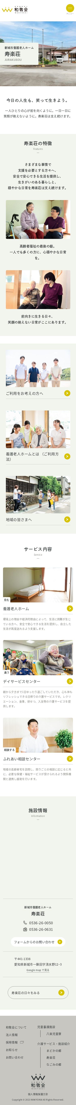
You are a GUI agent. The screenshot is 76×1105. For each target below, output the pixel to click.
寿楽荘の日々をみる (26, 993)
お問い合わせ (15, 1057)
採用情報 (12, 1042)
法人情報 (12, 1035)
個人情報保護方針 (38, 1094)
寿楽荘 (50, 1057)
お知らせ (12, 1050)
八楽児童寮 (53, 1034)
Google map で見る (38, 970)
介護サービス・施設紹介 (53, 1044)
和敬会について (16, 1027)
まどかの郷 (53, 1050)
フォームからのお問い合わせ (34, 942)
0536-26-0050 (41, 922)
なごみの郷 (53, 1064)
